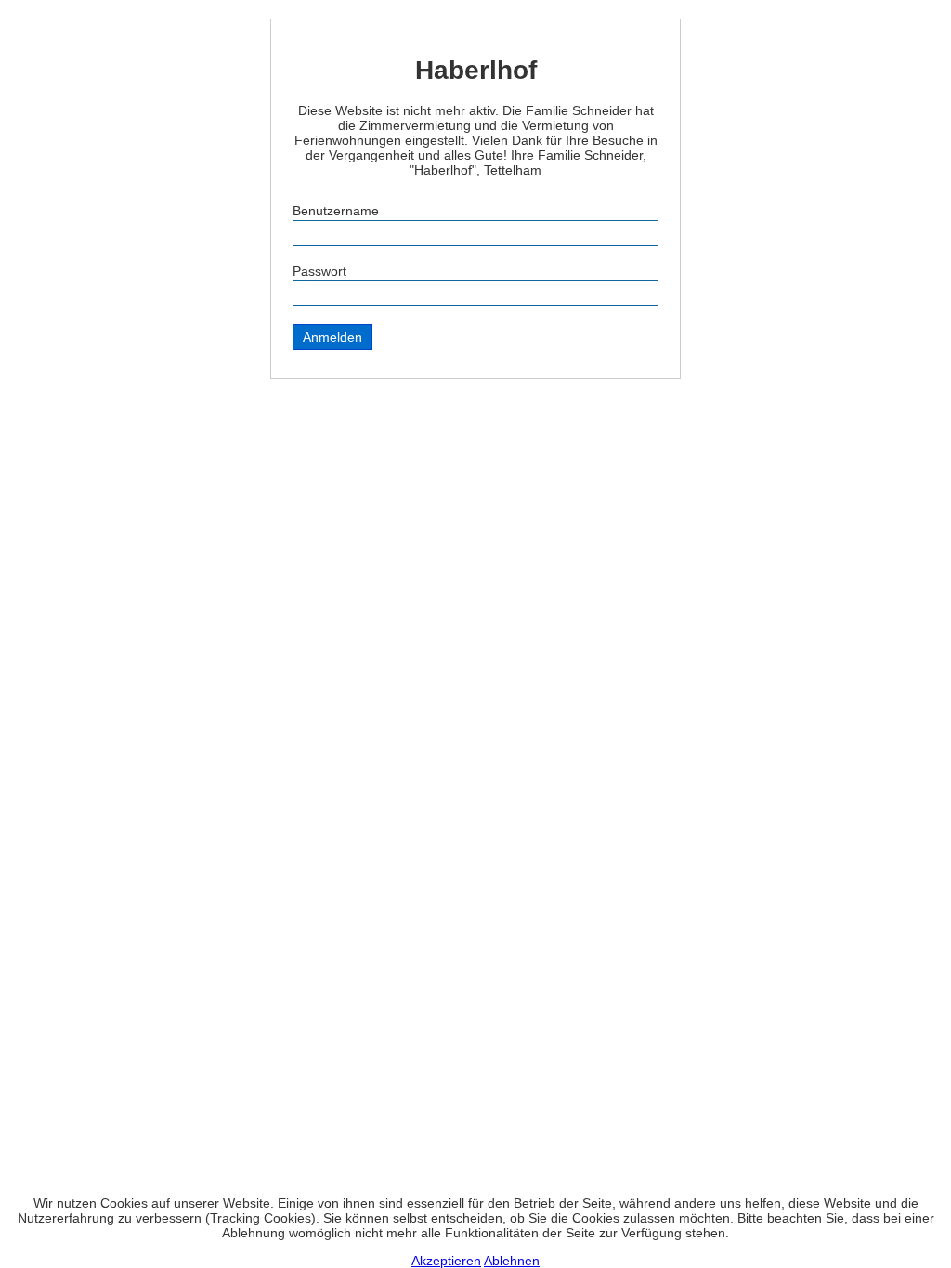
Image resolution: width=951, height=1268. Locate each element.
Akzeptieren (446, 1260)
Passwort (319, 271)
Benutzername (336, 210)
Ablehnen (512, 1260)
